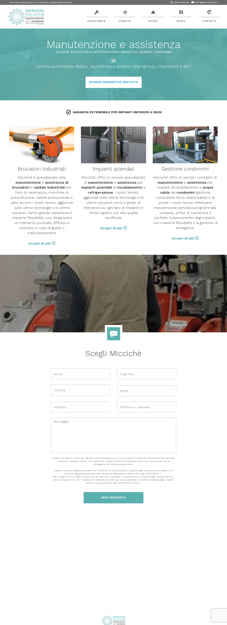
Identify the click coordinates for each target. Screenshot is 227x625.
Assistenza (96, 21)
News (181, 21)
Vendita (125, 21)
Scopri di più (40, 243)
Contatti (209, 21)
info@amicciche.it (206, 2)
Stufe (153, 21)
